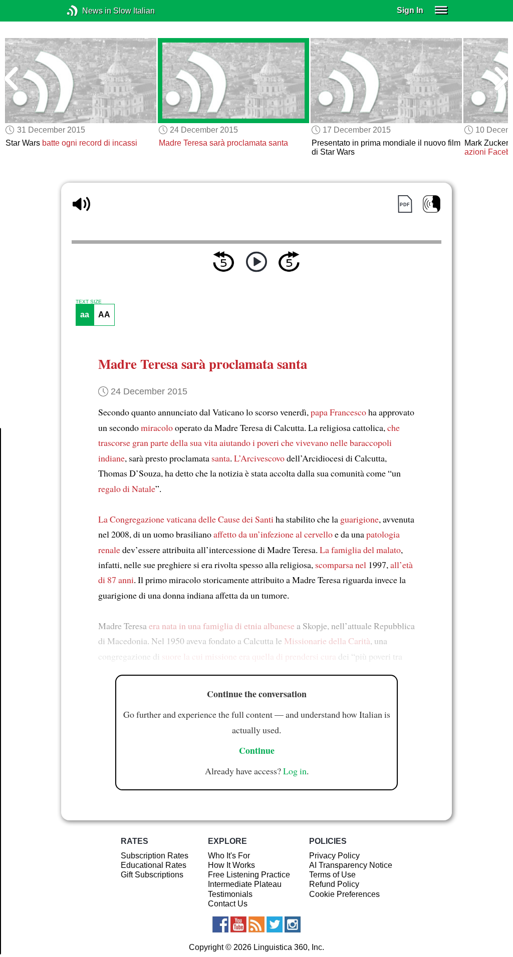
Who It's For (229, 855)
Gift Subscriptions (152, 874)
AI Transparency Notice (350, 865)
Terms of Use (332, 874)
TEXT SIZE (89, 301)
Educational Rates (153, 865)
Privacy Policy (334, 855)
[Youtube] (238, 924)
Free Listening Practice (249, 874)
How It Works (231, 865)
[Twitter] (275, 924)
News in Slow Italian (87, 11)
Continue (257, 750)
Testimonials (230, 894)
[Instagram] (293, 924)
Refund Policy (334, 884)
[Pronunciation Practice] (431, 204)
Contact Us (227, 903)
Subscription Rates (154, 855)
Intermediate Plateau (245, 884)
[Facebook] (220, 924)
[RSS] (256, 924)
